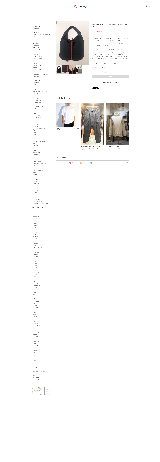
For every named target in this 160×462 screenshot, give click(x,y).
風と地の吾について (38, 362)
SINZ (35, 172)
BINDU (36, 134)
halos (35, 89)
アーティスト (36, 80)
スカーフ (36, 305)
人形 (35, 261)
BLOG (35, 365)
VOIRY (35, 143)
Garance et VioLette (39, 136)
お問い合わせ (37, 367)
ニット (35, 214)
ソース (35, 354)
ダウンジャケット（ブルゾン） (41, 356)
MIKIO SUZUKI (38, 199)
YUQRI (35, 159)
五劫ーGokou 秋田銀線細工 (40, 36)
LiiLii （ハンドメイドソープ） (41, 188)
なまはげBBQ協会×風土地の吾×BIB (42, 34)
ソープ (35, 310)
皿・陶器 (36, 256)
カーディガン (37, 229)
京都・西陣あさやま (38, 161)
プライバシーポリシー (39, 369)
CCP (35, 108)
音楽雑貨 (36, 345)
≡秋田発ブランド (37, 43)
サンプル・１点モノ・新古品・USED (42, 129)
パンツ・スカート (38, 212)
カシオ (35, 181)
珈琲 (35, 348)
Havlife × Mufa (38, 102)
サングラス (36, 336)
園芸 (35, 314)
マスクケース (37, 290)
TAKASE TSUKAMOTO (39, 100)
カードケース (37, 283)
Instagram (36, 377)
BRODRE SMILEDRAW (39, 141)
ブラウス (36, 223)
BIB (35, 113)
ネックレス (36, 270)
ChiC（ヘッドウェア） (39, 190)
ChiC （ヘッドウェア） (39, 72)
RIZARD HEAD (38, 126)
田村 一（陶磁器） (38, 152)
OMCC (35, 174)
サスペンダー (37, 281)
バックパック (37, 327)
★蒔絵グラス (37, 47)
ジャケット (36, 243)
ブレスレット (37, 272)
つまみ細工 (36, 28)
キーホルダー (37, 285)
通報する (102, 88)
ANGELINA (37, 139)
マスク (35, 287)
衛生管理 (36, 254)
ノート (35, 303)
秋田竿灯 (36, 67)
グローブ (36, 319)
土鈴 (35, 312)
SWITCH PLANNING (39, 119)
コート (35, 249)
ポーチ (35, 334)
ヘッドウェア (37, 325)
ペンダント (36, 267)
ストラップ (36, 332)
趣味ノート (36, 165)
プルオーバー (37, 232)
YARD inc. (36, 183)
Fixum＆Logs (37, 124)
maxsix (36, 194)
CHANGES (36, 145)
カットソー (36, 216)
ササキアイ (36, 82)
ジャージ (36, 241)
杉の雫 (35, 63)
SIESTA (36, 60)
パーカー (36, 238)
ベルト (35, 278)
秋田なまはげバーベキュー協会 (41, 74)
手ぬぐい (36, 350)
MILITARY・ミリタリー (39, 117)
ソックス (36, 323)
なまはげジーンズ (38, 56)
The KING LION (38, 96)
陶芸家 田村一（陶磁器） (40, 52)
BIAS (35, 87)
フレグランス (37, 339)
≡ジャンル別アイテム (38, 207)
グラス (35, 258)
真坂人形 (36, 54)
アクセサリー (37, 301)
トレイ (35, 263)
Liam (35, 177)
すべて (61, 162)
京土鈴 (35, 157)
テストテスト (37, 76)
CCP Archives (37, 111)
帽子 (35, 292)
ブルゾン (36, 245)
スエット (36, 225)
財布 (35, 276)
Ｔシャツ (36, 221)
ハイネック (36, 236)
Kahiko (36, 132)
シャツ (35, 218)
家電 (35, 343)
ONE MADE (37, 197)
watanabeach (37, 98)
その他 (35, 352)
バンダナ (36, 307)
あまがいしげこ (37, 84)
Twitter (36, 381)
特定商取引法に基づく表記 (40, 371)
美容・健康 (36, 252)
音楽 (35, 296)
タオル (35, 316)
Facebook (36, 379)
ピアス (35, 265)
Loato (35, 185)
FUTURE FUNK (38, 179)
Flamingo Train (38, 49)
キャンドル (36, 341)
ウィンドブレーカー (38, 247)
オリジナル (35, 32)
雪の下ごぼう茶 (37, 65)
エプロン (36, 209)
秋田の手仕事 (36, 26)
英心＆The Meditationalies (40, 91)
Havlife (36, 39)
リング (35, 274)
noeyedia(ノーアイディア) (40, 163)
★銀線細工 (36, 45)
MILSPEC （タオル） (39, 170)
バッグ (35, 330)
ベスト (35, 227)
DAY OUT (36, 168)
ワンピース (36, 234)
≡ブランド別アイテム (38, 106)
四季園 (35, 192)
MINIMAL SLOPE (38, 69)
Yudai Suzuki (37, 93)
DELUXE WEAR (38, 58)
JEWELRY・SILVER (39, 115)
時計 (35, 294)
